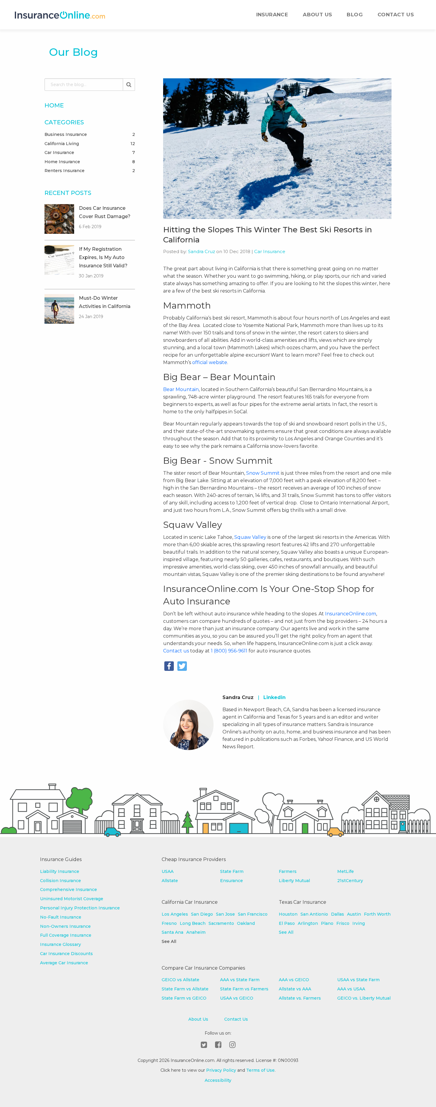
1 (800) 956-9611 (229, 651)
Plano (327, 923)
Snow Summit (263, 473)
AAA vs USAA (351, 989)
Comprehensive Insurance (68, 889)
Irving (358, 923)
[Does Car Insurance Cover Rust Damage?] (59, 219)
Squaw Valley (250, 537)
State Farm (232, 871)
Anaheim (196, 932)
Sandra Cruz (201, 251)
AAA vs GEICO (294, 979)
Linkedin (274, 697)
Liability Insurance (59, 871)
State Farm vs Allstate (185, 989)
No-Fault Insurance (60, 917)
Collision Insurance (60, 880)
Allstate (170, 880)
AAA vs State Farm (240, 979)
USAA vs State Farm (358, 979)
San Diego (202, 914)
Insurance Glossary (60, 944)
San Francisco (253, 914)
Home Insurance (89, 161)
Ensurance (231, 880)
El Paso (287, 923)
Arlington (308, 923)
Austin (354, 914)
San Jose (225, 914)
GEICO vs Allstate (180, 979)
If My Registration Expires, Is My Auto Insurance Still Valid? (103, 257)
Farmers (288, 871)
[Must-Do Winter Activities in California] (59, 309)
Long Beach (193, 923)
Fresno (169, 923)
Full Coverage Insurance (65, 935)
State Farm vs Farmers (244, 989)
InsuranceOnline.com (350, 614)
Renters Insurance (89, 170)
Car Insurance (89, 152)
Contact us (176, 651)
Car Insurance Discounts (66, 953)
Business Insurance (89, 134)
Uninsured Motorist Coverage (71, 898)
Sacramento (221, 923)
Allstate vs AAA (295, 989)
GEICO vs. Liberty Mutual (364, 998)
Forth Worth (377, 914)
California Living (89, 143)
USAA (168, 871)
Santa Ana (172, 932)
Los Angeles (175, 914)
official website (209, 362)
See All (286, 932)
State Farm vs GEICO (184, 998)
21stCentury (350, 880)
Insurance (272, 15)
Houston (288, 914)
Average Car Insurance (64, 962)
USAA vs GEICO (236, 998)
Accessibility (218, 1080)
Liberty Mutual (294, 880)
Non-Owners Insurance (65, 926)
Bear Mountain (181, 389)
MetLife (345, 871)
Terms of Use (260, 1070)
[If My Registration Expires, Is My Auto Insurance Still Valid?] (59, 260)
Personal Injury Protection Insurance (80, 908)
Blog (355, 15)
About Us (317, 15)
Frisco (342, 923)
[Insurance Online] (60, 15)
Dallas (337, 914)
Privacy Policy (221, 1070)
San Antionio (314, 914)
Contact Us (396, 15)
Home (54, 105)
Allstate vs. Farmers (300, 998)
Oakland (246, 923)
